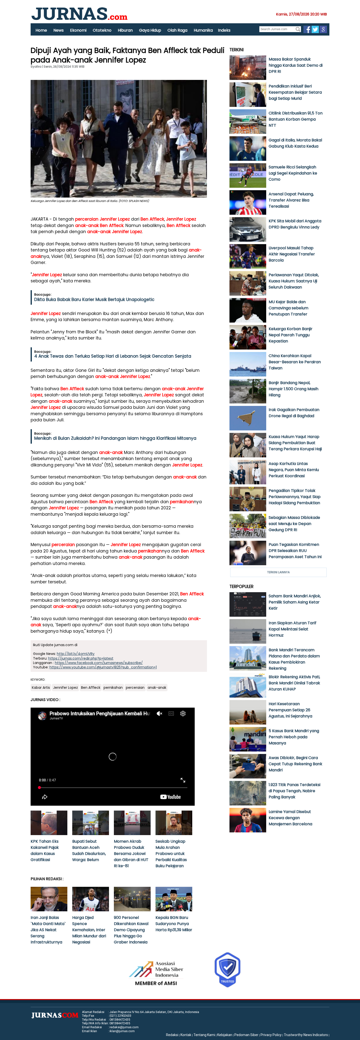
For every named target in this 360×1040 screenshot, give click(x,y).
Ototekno (102, 30)
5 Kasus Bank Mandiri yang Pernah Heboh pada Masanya (294, 737)
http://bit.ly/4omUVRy (76, 653)
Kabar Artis (41, 687)
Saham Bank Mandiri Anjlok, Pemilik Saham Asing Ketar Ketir (295, 602)
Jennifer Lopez (115, 219)
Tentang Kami (204, 1035)
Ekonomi (78, 30)
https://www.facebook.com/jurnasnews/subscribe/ (99, 662)
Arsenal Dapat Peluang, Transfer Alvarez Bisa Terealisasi (291, 200)
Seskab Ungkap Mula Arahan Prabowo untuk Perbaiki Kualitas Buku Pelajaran (171, 854)
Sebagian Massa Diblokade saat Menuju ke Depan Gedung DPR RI (294, 524)
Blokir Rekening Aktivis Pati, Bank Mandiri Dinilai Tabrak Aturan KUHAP (294, 683)
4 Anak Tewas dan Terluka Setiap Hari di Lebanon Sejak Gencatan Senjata (112, 356)
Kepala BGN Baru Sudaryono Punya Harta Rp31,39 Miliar (174, 924)
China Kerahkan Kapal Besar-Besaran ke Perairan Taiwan (295, 362)
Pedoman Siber (246, 1035)
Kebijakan (224, 1035)
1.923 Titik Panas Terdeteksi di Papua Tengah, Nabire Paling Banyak (294, 791)
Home (41, 30)
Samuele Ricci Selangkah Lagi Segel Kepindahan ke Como (293, 173)
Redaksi (172, 1035)
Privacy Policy (271, 1035)
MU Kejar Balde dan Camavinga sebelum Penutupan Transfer (288, 308)
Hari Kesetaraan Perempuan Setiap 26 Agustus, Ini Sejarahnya (290, 710)
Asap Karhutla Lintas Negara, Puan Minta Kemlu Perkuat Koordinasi (294, 470)
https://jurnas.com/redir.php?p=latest (80, 658)
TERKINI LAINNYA (278, 572)
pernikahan (182, 502)
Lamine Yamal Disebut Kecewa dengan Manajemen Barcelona (290, 818)
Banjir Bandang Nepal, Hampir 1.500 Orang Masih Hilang (293, 389)
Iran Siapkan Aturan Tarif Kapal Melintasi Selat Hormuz (292, 629)
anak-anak (87, 225)
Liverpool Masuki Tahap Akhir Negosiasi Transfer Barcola (292, 254)
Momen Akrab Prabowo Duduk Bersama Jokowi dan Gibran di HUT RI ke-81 (131, 854)
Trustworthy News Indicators (306, 1035)
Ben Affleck (152, 219)
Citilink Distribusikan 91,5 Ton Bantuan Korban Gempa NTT (296, 119)
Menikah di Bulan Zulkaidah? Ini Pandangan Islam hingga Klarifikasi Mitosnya (115, 438)
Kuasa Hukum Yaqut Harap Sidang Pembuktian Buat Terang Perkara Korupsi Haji (295, 443)
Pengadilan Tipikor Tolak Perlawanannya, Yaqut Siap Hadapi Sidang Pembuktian (295, 497)
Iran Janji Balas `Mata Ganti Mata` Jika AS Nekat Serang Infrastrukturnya (48, 930)
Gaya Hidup (150, 30)
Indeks (224, 30)
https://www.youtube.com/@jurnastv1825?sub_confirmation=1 (103, 667)
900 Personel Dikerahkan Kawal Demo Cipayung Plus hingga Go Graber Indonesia (131, 930)
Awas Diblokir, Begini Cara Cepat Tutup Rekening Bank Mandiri (295, 764)
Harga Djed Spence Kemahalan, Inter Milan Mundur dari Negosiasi (89, 930)
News (58, 30)
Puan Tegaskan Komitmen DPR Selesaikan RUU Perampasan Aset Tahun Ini (295, 551)
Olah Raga (177, 30)
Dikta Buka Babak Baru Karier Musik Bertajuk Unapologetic (94, 299)
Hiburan (125, 30)
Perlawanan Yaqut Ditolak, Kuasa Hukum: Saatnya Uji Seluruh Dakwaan (294, 281)
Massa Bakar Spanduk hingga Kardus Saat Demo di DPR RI (296, 65)
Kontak (185, 1035)
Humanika (203, 30)
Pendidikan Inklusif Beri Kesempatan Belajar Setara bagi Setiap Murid (295, 92)
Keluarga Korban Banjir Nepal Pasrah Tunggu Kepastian (290, 335)
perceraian (86, 219)
